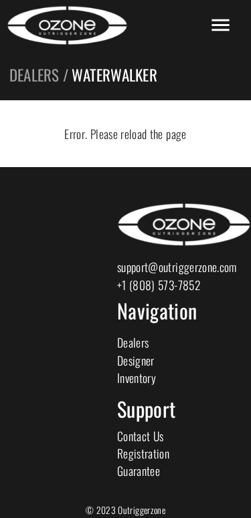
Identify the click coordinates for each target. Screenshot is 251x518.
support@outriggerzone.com (177, 266)
